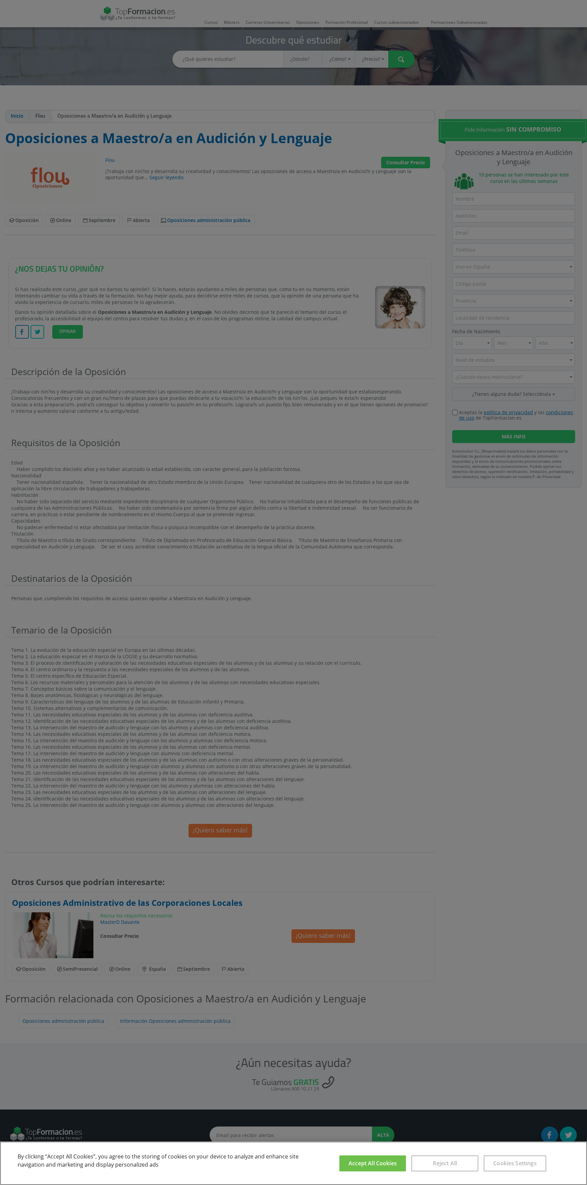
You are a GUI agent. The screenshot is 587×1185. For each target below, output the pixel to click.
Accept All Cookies (373, 1163)
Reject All (445, 1163)
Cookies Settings (515, 1163)
